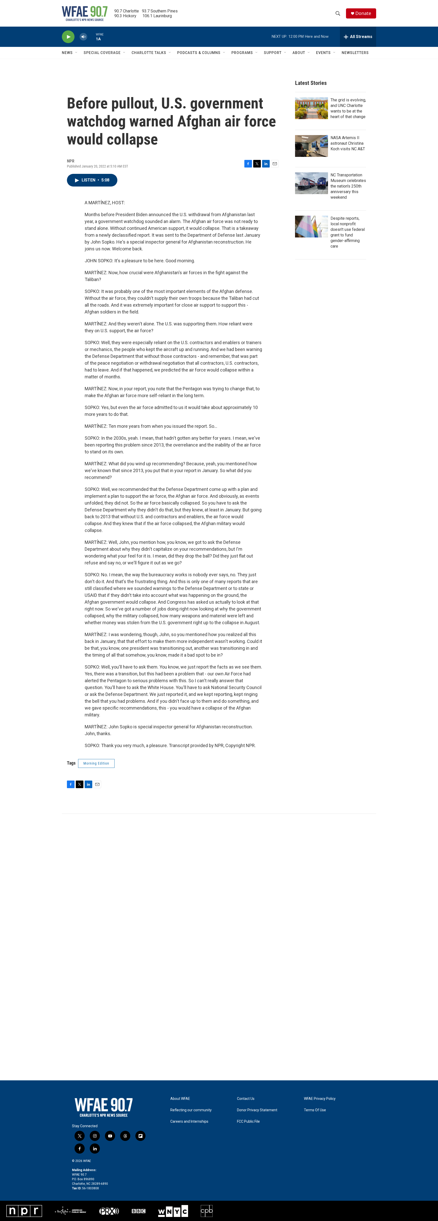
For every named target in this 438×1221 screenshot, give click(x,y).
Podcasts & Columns (199, 53)
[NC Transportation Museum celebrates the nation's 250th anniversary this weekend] (311, 183)
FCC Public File (248, 1121)
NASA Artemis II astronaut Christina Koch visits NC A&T (348, 143)
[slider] (91, 36)
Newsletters (355, 53)
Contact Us (245, 1099)
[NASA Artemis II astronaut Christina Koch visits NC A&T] (311, 146)
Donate (363, 13)
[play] (68, 37)
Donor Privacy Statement (257, 1110)
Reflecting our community (191, 1110)
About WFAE (180, 1099)
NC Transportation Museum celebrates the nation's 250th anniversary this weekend (348, 186)
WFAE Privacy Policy (320, 1099)
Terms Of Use (315, 1110)
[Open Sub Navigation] (77, 53)
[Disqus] (219, 882)
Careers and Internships (189, 1121)
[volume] (83, 37)
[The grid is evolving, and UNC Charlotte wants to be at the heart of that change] (311, 108)
